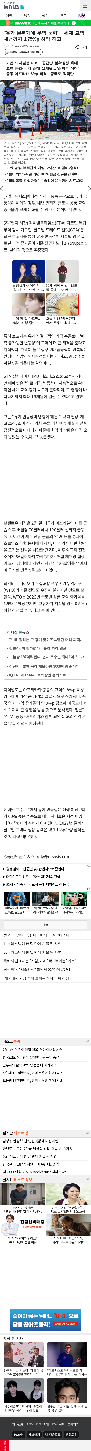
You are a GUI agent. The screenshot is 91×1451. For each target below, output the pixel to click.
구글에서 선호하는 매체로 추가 (24, 52)
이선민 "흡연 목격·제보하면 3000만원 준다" (43, 666)
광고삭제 (4, 1445)
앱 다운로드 (52, 1434)
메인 (9, 15)
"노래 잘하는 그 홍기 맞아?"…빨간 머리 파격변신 (46, 640)
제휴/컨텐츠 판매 (38, 1424)
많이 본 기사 (13, 1338)
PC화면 (18, 1434)
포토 (63, 15)
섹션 (45, 15)
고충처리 (73, 1424)
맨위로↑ (71, 1434)
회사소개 (17, 1424)
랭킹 (27, 15)
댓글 (45, 924)
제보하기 (34, 1434)
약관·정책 (58, 1424)
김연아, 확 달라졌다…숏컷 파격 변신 (37, 648)
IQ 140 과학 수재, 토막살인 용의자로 (37, 675)
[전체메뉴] (85, 5)
